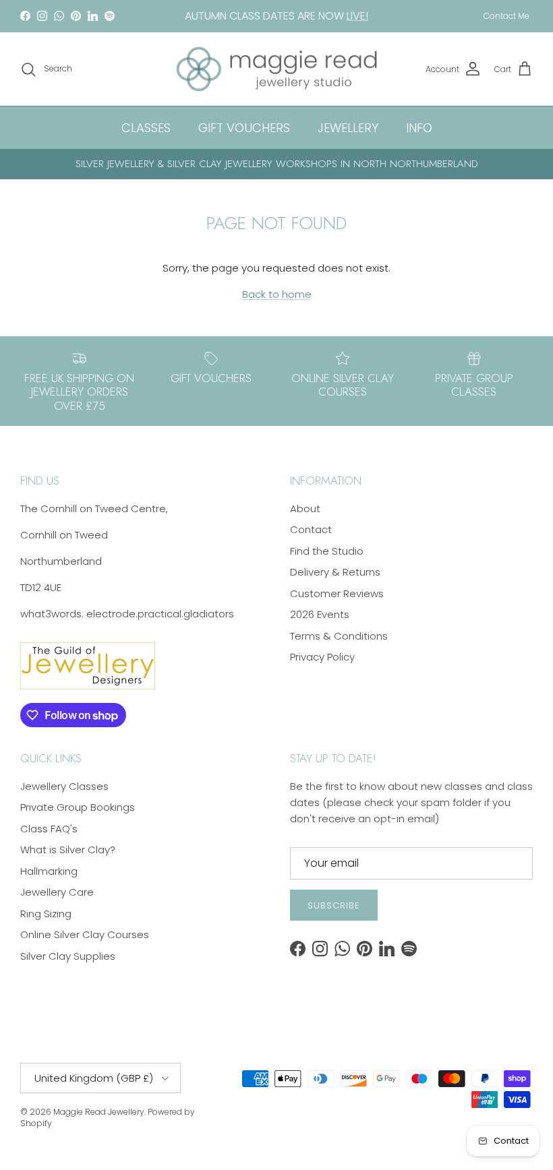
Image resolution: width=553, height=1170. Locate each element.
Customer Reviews (337, 593)
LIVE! (357, 16)
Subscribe (334, 905)
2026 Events (319, 614)
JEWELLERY (348, 127)
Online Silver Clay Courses (84, 934)
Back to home (277, 294)
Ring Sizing (45, 913)
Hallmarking (49, 871)
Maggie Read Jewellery (98, 1111)
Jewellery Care (57, 892)
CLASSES (146, 127)
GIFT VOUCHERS (244, 127)
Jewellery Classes (64, 786)
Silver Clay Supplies (67, 956)
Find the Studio (326, 551)
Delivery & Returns (335, 572)
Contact (311, 529)
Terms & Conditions (339, 636)
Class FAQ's (49, 829)
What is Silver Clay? (67, 849)
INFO (419, 127)
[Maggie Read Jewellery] (276, 69)
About (305, 508)
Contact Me (506, 16)
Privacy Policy (322, 657)
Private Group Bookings (77, 807)
